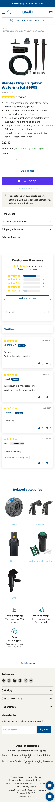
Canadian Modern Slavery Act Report (25, 780)
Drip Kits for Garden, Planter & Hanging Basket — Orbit (27, 762)
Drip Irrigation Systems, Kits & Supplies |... (28, 750)
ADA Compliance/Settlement (22, 790)
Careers (42, 790)
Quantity (6, 153)
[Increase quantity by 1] (28, 160)
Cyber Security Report (26, 786)
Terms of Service (33, 777)
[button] (9, 96)
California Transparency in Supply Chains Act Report (26, 783)
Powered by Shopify (27, 796)
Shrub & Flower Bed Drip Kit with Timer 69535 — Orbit (27, 755)
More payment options (27, 188)
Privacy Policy (17, 777)
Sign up (44, 729)
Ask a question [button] (27, 298)
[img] (10, 341)
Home (5, 28)
